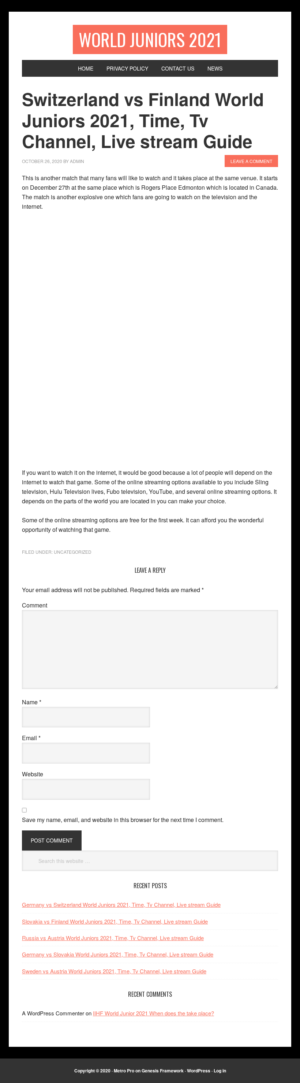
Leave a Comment (251, 161)
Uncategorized (72, 552)
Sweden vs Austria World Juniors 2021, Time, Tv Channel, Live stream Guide (114, 971)
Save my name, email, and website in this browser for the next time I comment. (123, 819)
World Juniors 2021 (150, 39)
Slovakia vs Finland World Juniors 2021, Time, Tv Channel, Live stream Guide (115, 921)
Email (31, 738)
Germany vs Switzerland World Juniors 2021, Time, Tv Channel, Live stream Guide (121, 904)
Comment (34, 605)
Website (32, 774)
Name (31, 702)
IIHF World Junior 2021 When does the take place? (153, 1013)
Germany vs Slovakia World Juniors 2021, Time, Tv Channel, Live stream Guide (117, 954)
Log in (220, 1070)
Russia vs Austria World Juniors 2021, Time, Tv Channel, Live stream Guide (113, 938)
